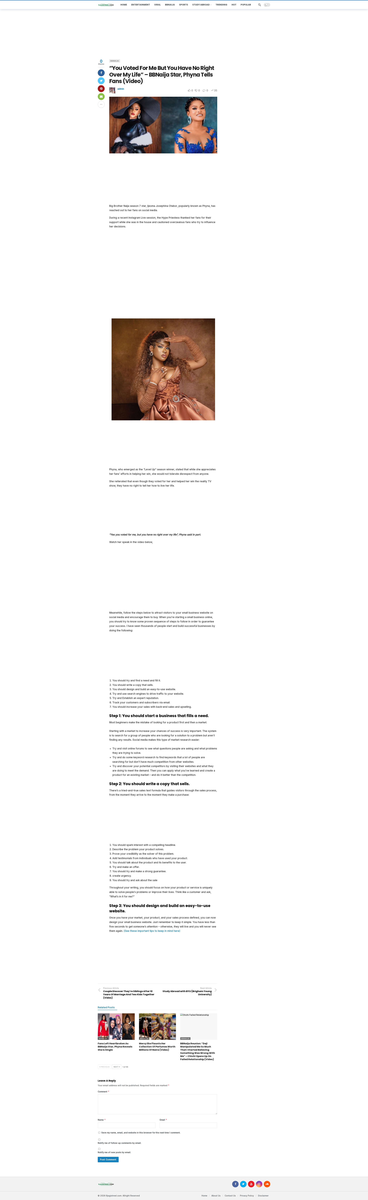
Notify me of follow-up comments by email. (119, 1143)
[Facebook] (235, 1184)
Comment (103, 1091)
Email (163, 1119)
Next (116, 1067)
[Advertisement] (184, 33)
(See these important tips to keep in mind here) (152, 930)
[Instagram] (259, 1184)
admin (120, 88)
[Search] (259, 5)
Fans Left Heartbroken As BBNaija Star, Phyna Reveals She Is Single (115, 1046)
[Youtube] (251, 1184)
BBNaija (115, 61)
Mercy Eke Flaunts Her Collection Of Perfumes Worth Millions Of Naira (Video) (157, 1046)
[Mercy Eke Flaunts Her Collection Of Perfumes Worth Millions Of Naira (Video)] (157, 1026)
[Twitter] (243, 1184)
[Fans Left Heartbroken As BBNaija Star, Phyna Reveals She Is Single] (116, 1026)
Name (102, 1119)
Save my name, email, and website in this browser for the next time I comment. (140, 1132)
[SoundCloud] (267, 1184)
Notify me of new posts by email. (114, 1152)
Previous (105, 1067)
